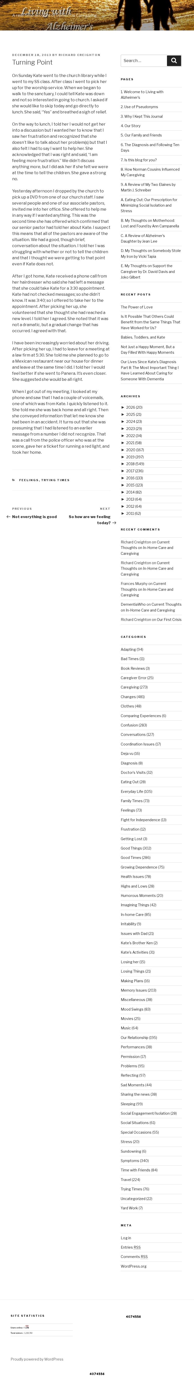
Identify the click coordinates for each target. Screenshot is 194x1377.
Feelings (29, 480)
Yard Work (129, 1208)
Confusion (129, 725)
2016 (134, 478)
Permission (130, 1056)
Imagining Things (135, 905)
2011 (133, 513)
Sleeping (128, 1104)
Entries (131, 1247)
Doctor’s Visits (133, 772)
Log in (126, 1238)
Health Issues (132, 876)
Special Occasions (136, 1132)
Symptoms (130, 1160)
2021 (134, 443)
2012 (134, 506)
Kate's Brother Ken (137, 943)
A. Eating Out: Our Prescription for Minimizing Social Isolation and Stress (149, 205)
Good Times (131, 857)
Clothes (127, 706)
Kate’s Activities (134, 952)
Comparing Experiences (141, 716)
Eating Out (130, 782)
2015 (134, 485)
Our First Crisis (169, 619)
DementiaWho (133, 604)
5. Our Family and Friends (141, 135)
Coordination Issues (138, 744)
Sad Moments (132, 1085)
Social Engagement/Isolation (145, 1113)
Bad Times (130, 659)
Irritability (128, 924)
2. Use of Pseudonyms (139, 107)
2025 (133, 414)
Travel (126, 1179)
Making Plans (132, 981)
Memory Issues (134, 990)
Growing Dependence (139, 867)
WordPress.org (134, 1266)
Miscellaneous (133, 999)
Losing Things (132, 971)
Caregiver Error (134, 678)
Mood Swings (132, 1009)
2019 (135, 457)
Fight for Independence (140, 820)
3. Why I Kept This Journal (142, 116)
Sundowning (131, 1151)
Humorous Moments (138, 895)
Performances (133, 1047)
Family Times (132, 801)
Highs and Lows (134, 886)
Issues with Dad (134, 933)
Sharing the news (135, 1094)
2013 (134, 499)
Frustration (130, 829)
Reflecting (129, 1075)
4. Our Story (130, 126)
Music (126, 1028)
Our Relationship (134, 1037)
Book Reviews (133, 668)
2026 (134, 407)
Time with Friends (135, 1170)
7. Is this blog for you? (139, 160)
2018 (135, 464)
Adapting (128, 649)
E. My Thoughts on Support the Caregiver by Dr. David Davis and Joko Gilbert (148, 271)
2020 (135, 450)
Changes (128, 697)
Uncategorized (133, 1198)
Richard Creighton (80, 55)
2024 (134, 421)
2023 (134, 428)
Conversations (133, 734)
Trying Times (55, 480)
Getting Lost (131, 839)
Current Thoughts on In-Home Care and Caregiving (147, 548)
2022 (134, 436)
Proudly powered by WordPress (37, 1359)
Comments (134, 1256)
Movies (127, 1018)
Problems (129, 1066)
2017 (134, 471)
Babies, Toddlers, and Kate (143, 337)
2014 (134, 492)
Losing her (130, 962)
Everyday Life (132, 791)
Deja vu (127, 753)
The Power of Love (137, 307)
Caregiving (130, 687)
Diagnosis (129, 763)
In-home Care (132, 914)
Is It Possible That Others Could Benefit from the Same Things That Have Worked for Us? (150, 322)
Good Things (131, 848)
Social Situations (135, 1122)
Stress (126, 1141)
